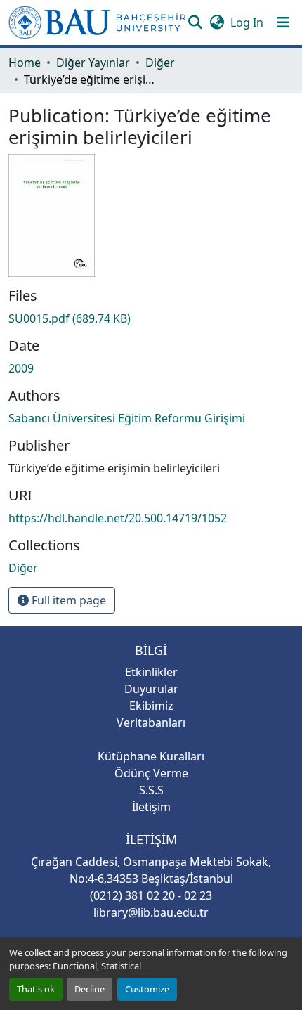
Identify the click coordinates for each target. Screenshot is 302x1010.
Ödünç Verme (151, 773)
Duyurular (151, 689)
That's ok (36, 989)
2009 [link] (21, 368)
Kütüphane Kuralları (151, 756)
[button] (97, 22)
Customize (147, 989)
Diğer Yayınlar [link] (93, 62)
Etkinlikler (151, 672)
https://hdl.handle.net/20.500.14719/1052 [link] (117, 518)
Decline (89, 989)
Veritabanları (151, 722)
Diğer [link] (160, 62)
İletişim (151, 807)
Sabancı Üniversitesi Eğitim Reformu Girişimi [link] (126, 418)
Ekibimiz (151, 705)
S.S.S (151, 790)
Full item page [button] (67, 600)
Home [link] (24, 62)
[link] (151, 318)
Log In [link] (246, 22)
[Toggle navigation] (283, 22)
